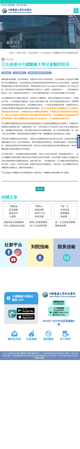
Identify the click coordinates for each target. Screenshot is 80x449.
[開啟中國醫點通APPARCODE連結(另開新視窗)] (12, 314)
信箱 (66, 257)
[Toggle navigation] (76, 10)
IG (18, 252)
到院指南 (40, 257)
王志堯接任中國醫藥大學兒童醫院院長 (59, 53)
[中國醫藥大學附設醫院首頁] (16, 10)
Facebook (8, 252)
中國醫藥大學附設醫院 (59, 294)
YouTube (13, 259)
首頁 (11, 53)
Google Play (26, 311)
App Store (26, 317)
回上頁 (40, 189)
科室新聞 (33, 53)
